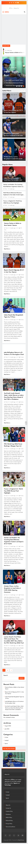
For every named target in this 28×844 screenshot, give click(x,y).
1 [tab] (17, 86)
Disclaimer (8, 814)
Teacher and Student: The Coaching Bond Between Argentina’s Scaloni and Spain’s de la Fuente (13, 186)
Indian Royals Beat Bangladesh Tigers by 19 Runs (13, 316)
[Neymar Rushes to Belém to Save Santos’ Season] (14, 215)
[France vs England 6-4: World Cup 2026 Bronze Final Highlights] (14, 479)
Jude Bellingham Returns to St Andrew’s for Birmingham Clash (14, 353)
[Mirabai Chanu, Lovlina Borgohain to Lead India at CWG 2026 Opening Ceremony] (14, 577)
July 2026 (7, 729)
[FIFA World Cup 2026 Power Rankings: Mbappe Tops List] (14, 434)
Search (6, 675)
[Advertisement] (14, 30)
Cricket (6, 311)
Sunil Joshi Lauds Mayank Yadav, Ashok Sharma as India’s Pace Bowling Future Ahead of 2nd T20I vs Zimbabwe (14, 396)
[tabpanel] (14, 72)
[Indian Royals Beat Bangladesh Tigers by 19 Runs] (14, 305)
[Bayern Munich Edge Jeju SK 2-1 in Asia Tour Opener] (14, 260)
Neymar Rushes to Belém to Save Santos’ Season (12, 224)
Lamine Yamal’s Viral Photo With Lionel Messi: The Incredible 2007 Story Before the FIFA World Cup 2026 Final (14, 640)
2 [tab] (19, 86)
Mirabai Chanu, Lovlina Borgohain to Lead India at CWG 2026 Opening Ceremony (13, 135)
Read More (6, 249)
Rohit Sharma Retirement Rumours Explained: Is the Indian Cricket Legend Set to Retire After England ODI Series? (13, 195)
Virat (6, 189)
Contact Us (8, 808)
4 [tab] (23, 86)
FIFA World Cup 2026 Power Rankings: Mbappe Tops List (13, 445)
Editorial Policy (9, 820)
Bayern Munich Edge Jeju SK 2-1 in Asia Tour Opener (14, 271)
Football (6, 175)
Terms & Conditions (10, 827)
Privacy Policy (9, 823)
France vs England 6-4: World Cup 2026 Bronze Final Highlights (13, 491)
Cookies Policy (9, 811)
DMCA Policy (9, 817)
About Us (8, 805)
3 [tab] (21, 86)
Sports (5, 582)
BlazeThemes (21, 840)
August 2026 (8, 726)
